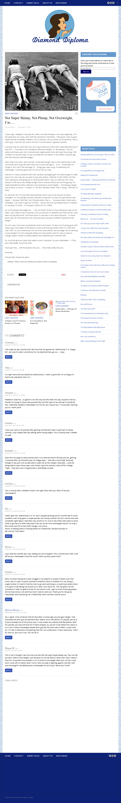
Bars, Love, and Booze (88, 336)
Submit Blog (33, 3)
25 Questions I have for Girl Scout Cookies (95, 272)
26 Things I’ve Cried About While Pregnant (95, 286)
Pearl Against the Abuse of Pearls (92, 318)
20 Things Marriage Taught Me (91, 194)
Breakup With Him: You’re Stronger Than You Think (97, 155)
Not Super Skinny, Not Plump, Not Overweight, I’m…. (98, 237)
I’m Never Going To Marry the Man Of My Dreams (97, 247)
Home (7, 3)
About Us (47, 3)
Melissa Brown (12, 610)
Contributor (11, 127)
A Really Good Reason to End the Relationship (96, 210)
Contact (18, 3)
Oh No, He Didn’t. (86, 260)
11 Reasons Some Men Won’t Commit (93, 290)
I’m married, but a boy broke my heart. (94, 159)
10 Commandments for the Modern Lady (94, 313)
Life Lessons (11, 113)
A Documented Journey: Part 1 (91, 184)
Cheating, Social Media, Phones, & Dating (94, 214)
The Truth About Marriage (89, 323)
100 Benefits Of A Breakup (89, 242)
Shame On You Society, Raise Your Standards (96, 256)
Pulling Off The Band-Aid (89, 175)
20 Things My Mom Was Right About (93, 327)
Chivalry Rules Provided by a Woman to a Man (96, 205)
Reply (8, 357)
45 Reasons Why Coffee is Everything (93, 299)
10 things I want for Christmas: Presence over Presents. (15, 322)
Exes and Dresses (86, 304)
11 (77, 113)
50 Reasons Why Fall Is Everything (92, 233)
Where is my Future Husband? (90, 281)
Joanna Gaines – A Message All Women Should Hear (66, 310)
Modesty (83, 295)
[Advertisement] (98, 128)
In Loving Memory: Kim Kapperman (92, 171)
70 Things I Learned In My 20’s (91, 332)
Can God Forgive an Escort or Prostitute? (94, 251)
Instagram (61, 3)
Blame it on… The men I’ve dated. (92, 219)
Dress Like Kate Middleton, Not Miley (93, 276)
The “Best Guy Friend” (88, 309)
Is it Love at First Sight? (88, 189)
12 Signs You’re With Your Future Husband (94, 228)
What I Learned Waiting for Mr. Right (93, 341)
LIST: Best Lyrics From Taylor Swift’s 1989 (94, 223)
